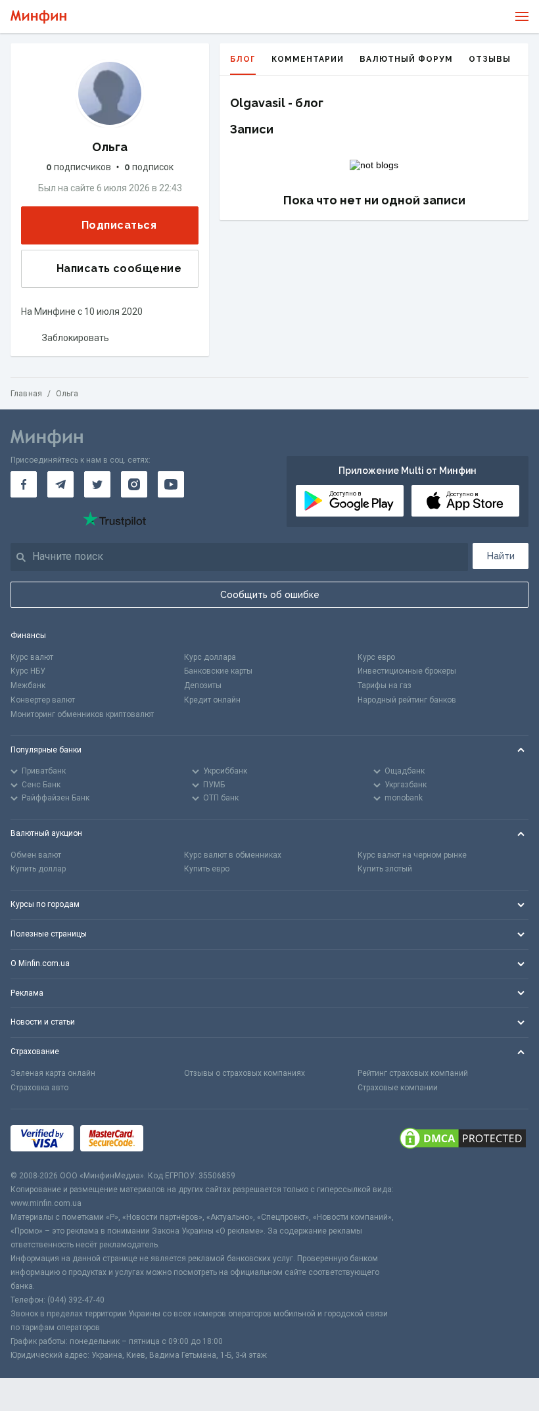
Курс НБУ (28, 671)
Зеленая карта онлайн (53, 1073)
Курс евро (376, 657)
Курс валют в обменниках (232, 855)
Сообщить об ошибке (269, 595)
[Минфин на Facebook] (24, 484)
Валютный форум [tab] (406, 59)
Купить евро (206, 868)
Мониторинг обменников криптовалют (82, 714)
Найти (501, 556)
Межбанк (28, 685)
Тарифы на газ (384, 685)
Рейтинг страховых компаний (413, 1073)
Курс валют (32, 657)
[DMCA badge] (462, 1139)
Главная (26, 393)
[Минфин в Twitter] (97, 484)
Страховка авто (39, 1087)
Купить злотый (385, 868)
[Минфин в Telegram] (60, 484)
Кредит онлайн (212, 700)
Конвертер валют (43, 700)
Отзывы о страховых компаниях (244, 1073)
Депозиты (203, 685)
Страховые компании (398, 1087)
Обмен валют (36, 855)
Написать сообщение (119, 268)
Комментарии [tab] (307, 59)
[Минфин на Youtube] (171, 484)
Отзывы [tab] (490, 59)
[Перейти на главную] (38, 17)
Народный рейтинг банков (407, 700)
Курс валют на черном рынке (412, 855)
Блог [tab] (243, 59)
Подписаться (119, 225)
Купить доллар (38, 868)
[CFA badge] (179, 1139)
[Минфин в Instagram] (134, 484)
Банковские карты (218, 671)
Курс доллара (210, 657)
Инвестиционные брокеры (407, 671)
